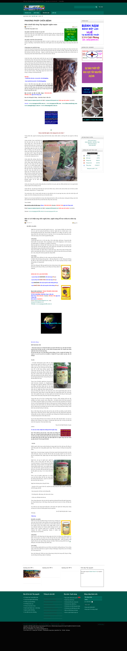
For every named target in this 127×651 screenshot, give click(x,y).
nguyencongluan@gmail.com (35, 100)
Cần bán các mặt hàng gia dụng (72, 606)
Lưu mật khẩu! (87, 601)
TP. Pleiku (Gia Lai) (28, 603)
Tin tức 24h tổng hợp (44, 624)
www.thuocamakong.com (69, 103)
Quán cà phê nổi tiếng (29, 610)
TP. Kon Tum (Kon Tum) (29, 605)
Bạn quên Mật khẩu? (90, 607)
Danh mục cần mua (69, 599)
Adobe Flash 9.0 (93, 571)
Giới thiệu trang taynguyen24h (30, 624)
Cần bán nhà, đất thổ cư (70, 604)
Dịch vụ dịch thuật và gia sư (71, 612)
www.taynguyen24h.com (54, 103)
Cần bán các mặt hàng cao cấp (72, 608)
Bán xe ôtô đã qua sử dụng (71, 610)
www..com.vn (49, 105)
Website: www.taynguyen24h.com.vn (41, 304)
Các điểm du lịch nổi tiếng (30, 612)
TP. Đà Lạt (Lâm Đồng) (29, 601)
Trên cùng (101, 624)
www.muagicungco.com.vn (32, 105)
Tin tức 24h (34, 16)
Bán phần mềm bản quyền (71, 597)
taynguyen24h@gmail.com (52, 100)
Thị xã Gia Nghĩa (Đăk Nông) (31, 599)
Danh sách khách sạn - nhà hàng (32, 608)
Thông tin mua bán (55, 624)
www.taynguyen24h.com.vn (37, 103)
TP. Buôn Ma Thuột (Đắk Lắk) (31, 597)
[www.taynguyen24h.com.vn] (34, 8)
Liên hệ (62, 624)
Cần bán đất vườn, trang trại (71, 602)
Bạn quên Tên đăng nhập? (91, 609)
